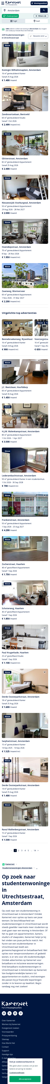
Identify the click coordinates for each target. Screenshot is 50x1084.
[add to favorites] (44, 45)
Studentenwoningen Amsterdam (17, 868)
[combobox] (20, 10)
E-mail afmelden (9, 1058)
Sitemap (5, 1039)
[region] (25, 1071)
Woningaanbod (40, 3)
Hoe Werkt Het (8, 1043)
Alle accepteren (25, 1079)
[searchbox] (23, 10)
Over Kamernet (8, 1020)
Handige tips (7, 1054)
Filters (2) (42, 16)
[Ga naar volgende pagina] (38, 850)
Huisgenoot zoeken (10, 1028)
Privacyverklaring (9, 1035)
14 (35, 850)
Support (5, 1050)
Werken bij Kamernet (11, 1024)
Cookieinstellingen (16, 1073)
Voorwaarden (8, 1032)
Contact (5, 1047)
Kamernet (10, 864)
